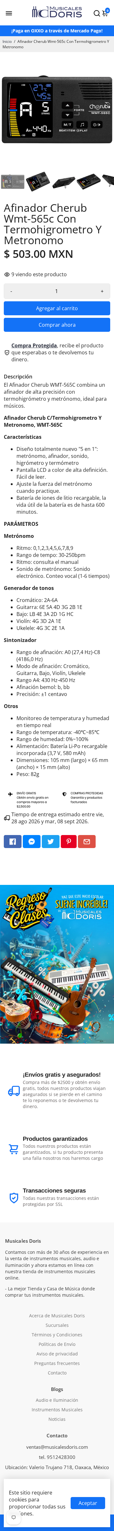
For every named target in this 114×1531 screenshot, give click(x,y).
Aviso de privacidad (57, 1354)
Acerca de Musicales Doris (57, 1316)
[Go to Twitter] (51, 841)
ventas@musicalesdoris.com (57, 1447)
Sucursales (57, 1325)
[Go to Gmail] (87, 841)
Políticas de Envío (57, 1344)
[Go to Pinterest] (69, 841)
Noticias (57, 1419)
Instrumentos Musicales (57, 1410)
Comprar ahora (57, 324)
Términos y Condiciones (57, 1335)
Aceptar (88, 1503)
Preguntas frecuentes (57, 1363)
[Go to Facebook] (13, 841)
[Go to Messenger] (32, 841)
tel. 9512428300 (57, 1457)
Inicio (7, 41)
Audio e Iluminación (57, 1400)
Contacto (57, 1373)
